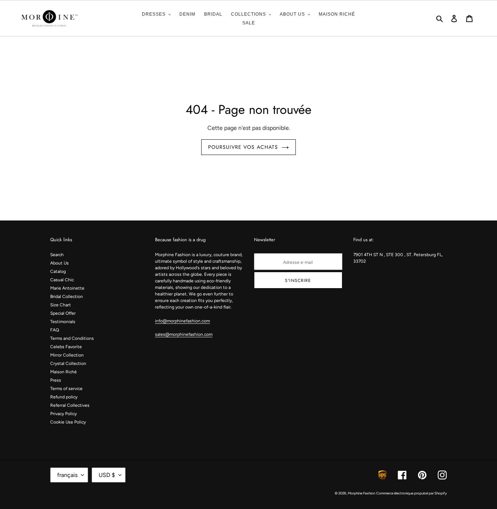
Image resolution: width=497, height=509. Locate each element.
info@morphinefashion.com (182, 320)
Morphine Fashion (361, 493)
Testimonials (62, 321)
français (67, 475)
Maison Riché (63, 371)
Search (57, 254)
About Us (59, 263)
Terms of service (66, 388)
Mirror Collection (67, 355)
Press (55, 380)
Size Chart (60, 304)
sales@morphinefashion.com (183, 334)
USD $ (107, 475)
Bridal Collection (66, 296)
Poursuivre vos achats (243, 147)
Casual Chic (62, 279)
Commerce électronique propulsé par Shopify (411, 493)
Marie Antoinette (67, 288)
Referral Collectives (70, 405)
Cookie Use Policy (68, 422)
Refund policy (63, 396)
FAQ (54, 330)
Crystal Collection (68, 363)
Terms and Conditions (72, 338)
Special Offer (63, 313)
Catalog (58, 271)
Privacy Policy (63, 413)
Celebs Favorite (66, 346)
